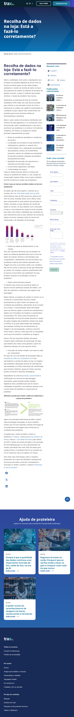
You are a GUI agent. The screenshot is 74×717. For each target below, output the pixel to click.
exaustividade (34, 376)
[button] (6, 473)
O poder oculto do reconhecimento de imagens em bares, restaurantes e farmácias (19, 609)
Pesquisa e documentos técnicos (16, 706)
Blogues (7, 699)
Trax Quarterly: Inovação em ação (61, 127)
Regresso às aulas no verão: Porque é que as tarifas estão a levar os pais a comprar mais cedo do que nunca (53, 563)
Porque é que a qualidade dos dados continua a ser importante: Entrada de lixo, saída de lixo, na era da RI (19, 563)
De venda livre (9, 683)
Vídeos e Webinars (10, 710)
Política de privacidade (12, 655)
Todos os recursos (11, 647)
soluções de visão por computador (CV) (18, 358)
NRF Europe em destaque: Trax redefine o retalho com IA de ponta (61, 120)
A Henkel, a (16, 437)
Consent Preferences (11, 651)
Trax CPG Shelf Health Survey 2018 (26, 193)
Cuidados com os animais (13, 687)
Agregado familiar (10, 679)
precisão (25, 376)
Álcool (6, 668)
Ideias (16, 54)
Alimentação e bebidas (12, 675)
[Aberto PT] (32, 3)
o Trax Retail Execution (23, 439)
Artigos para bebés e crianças (15, 672)
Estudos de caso (10, 702)
